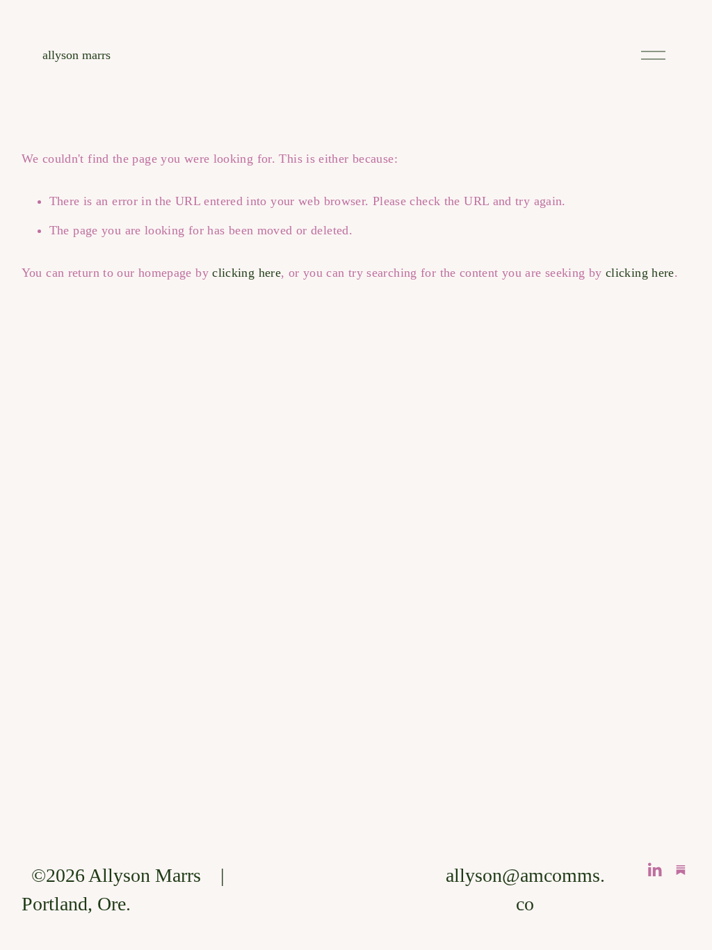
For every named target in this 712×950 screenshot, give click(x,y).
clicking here (246, 273)
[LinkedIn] (654, 870)
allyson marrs (76, 55)
